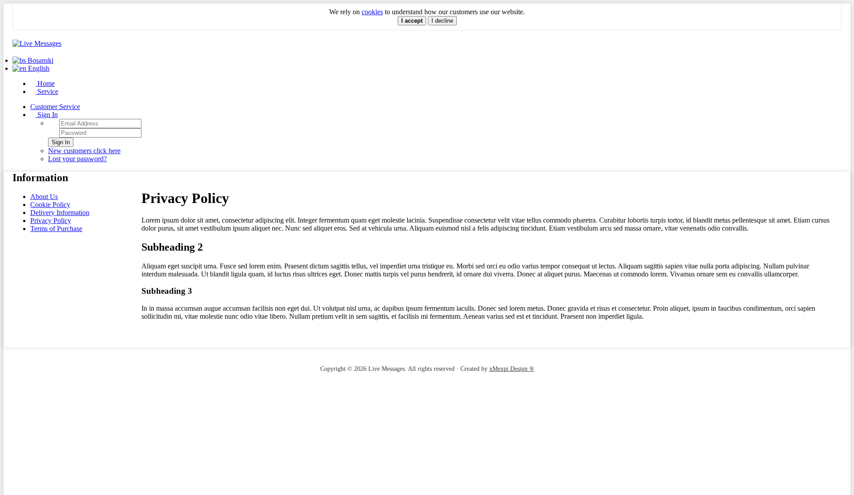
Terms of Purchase (56, 228)
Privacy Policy (50, 220)
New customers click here (84, 150)
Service (47, 91)
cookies (372, 12)
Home (45, 83)
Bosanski (39, 60)
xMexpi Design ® (511, 368)
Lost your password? (77, 158)
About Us (44, 196)
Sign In (47, 114)
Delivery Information (59, 212)
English (37, 68)
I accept (412, 20)
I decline (442, 20)
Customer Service (55, 106)
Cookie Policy (50, 204)
